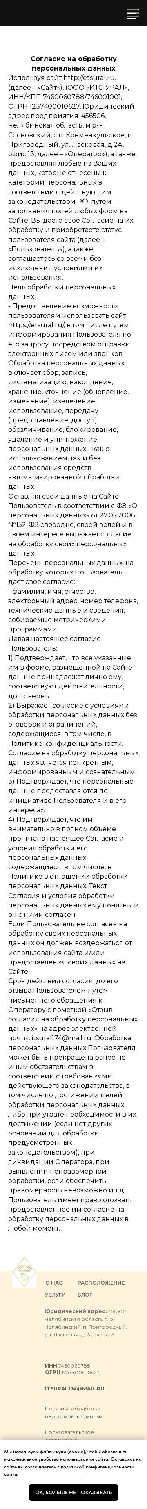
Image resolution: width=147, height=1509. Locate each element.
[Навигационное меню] (131, 16)
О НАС (53, 1283)
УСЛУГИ (55, 1295)
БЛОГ (85, 1295)
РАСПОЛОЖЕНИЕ (101, 1283)
